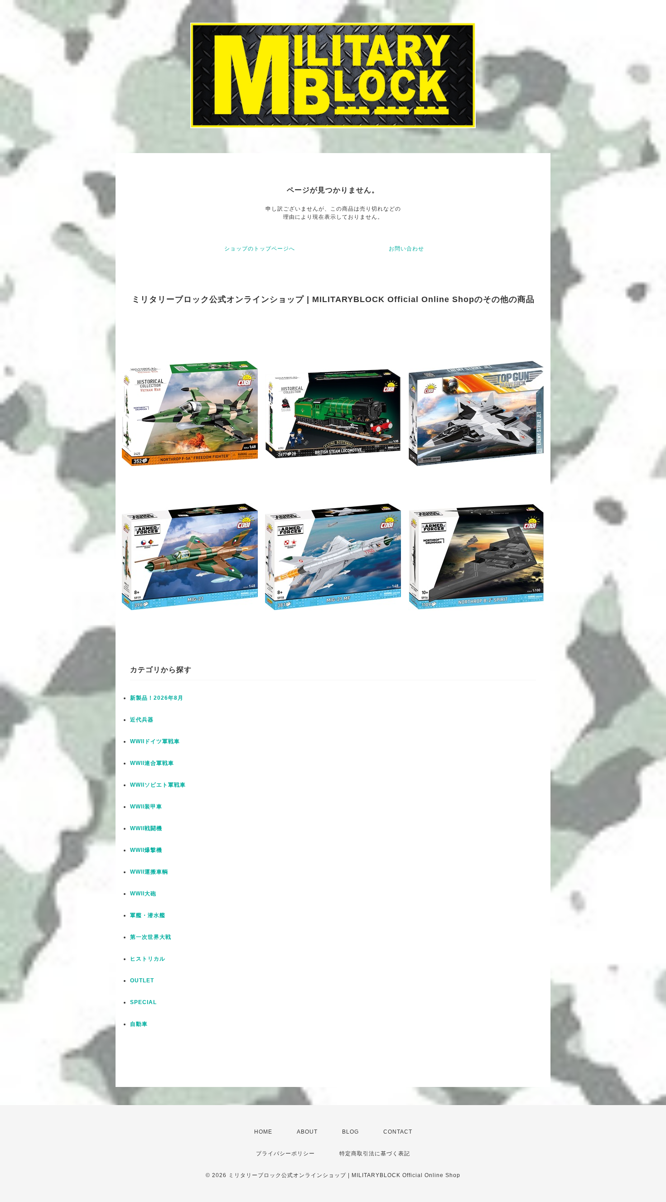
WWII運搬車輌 (149, 872)
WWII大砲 (143, 893)
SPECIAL (143, 1002)
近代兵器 (142, 719)
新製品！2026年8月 (156, 698)
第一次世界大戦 (150, 937)
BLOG (350, 1132)
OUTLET (142, 980)
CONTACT (397, 1132)
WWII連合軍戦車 (152, 763)
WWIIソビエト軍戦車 (158, 785)
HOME (263, 1132)
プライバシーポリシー (285, 1153)
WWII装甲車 (146, 806)
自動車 (139, 1024)
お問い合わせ (406, 248)
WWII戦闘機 (146, 828)
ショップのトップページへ (259, 248)
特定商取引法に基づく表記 (374, 1153)
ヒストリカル (147, 959)
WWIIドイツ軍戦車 (155, 741)
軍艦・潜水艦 (147, 915)
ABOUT (307, 1132)
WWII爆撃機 (146, 850)
